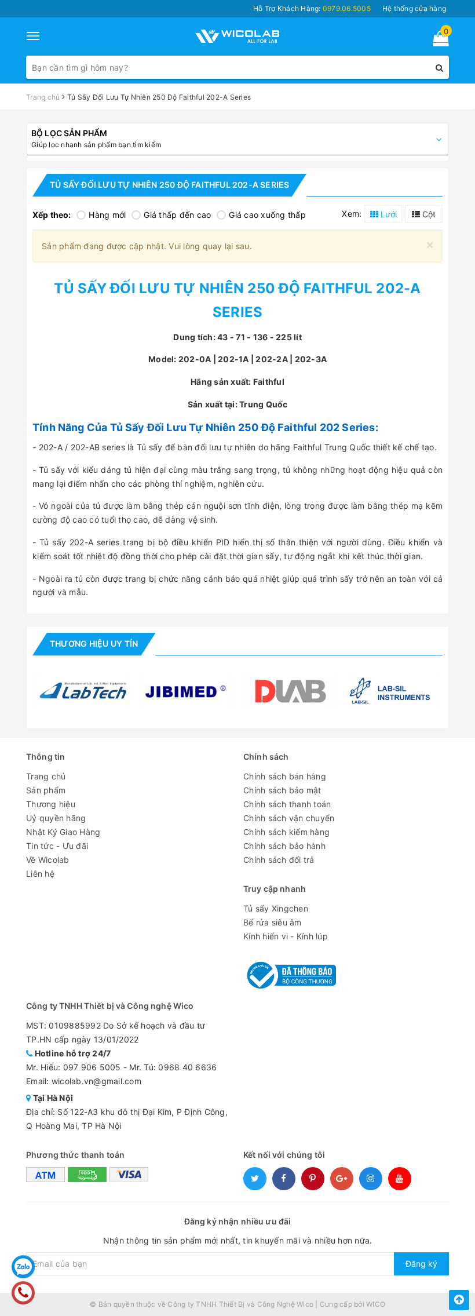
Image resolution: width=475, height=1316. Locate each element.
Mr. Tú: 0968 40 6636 (173, 1067)
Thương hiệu (50, 804)
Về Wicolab (48, 860)
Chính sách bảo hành (284, 846)
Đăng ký (421, 1263)
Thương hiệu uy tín (94, 643)
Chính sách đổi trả (279, 860)
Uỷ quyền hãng (56, 818)
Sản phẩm (45, 790)
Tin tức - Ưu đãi (57, 846)
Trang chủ (45, 776)
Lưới (387, 214)
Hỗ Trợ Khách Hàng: (312, 8)
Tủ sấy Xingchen (275, 908)
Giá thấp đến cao (177, 215)
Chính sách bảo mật (282, 790)
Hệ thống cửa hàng (414, 8)
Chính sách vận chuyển (288, 818)
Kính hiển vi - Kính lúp (285, 936)
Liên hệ (40, 873)
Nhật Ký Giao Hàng (63, 832)
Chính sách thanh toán (287, 804)
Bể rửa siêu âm (272, 922)
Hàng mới (107, 215)
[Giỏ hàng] (437, 41)
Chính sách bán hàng (284, 776)
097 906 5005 (92, 1067)
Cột (428, 214)
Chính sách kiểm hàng (286, 832)
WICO (375, 1304)
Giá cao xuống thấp (267, 215)
